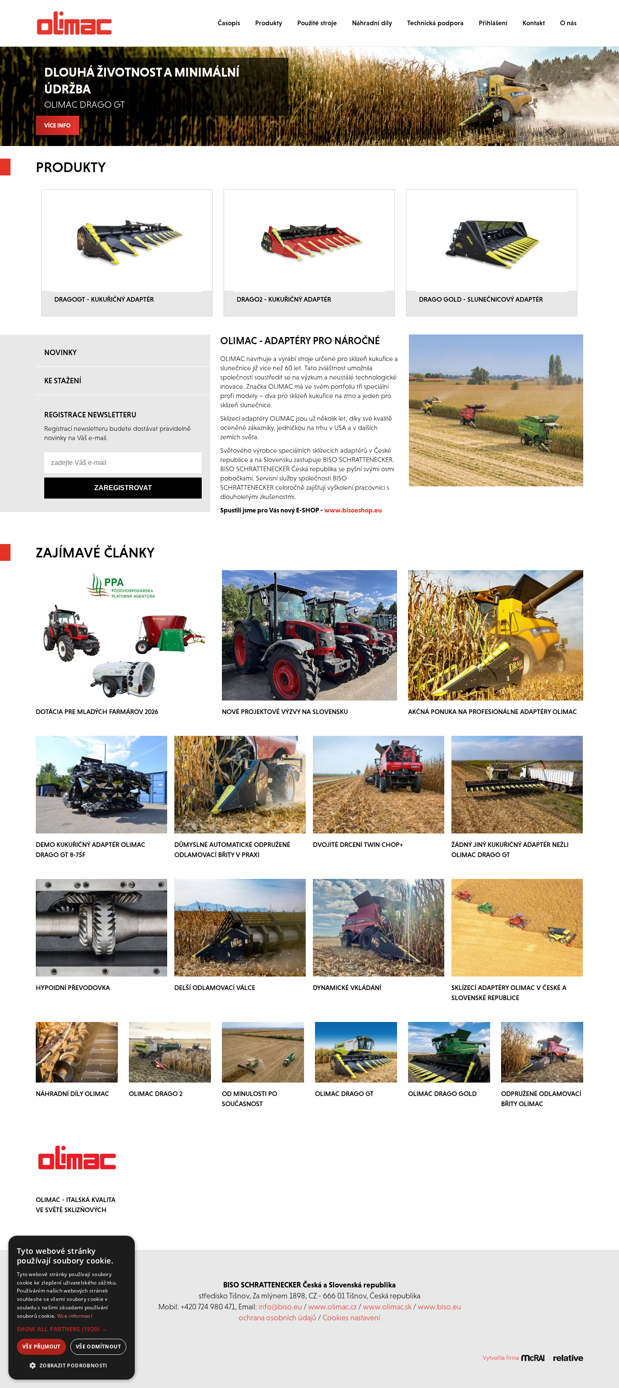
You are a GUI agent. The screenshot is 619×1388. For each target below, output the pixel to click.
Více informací (74, 1315)
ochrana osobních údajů (277, 1317)
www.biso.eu (439, 1306)
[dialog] (71, 1308)
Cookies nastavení (351, 1317)
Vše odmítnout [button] (98, 1346)
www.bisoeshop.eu (353, 510)
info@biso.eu (280, 1306)
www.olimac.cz (332, 1306)
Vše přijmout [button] (41, 1346)
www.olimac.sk (387, 1306)
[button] (71, 1329)
